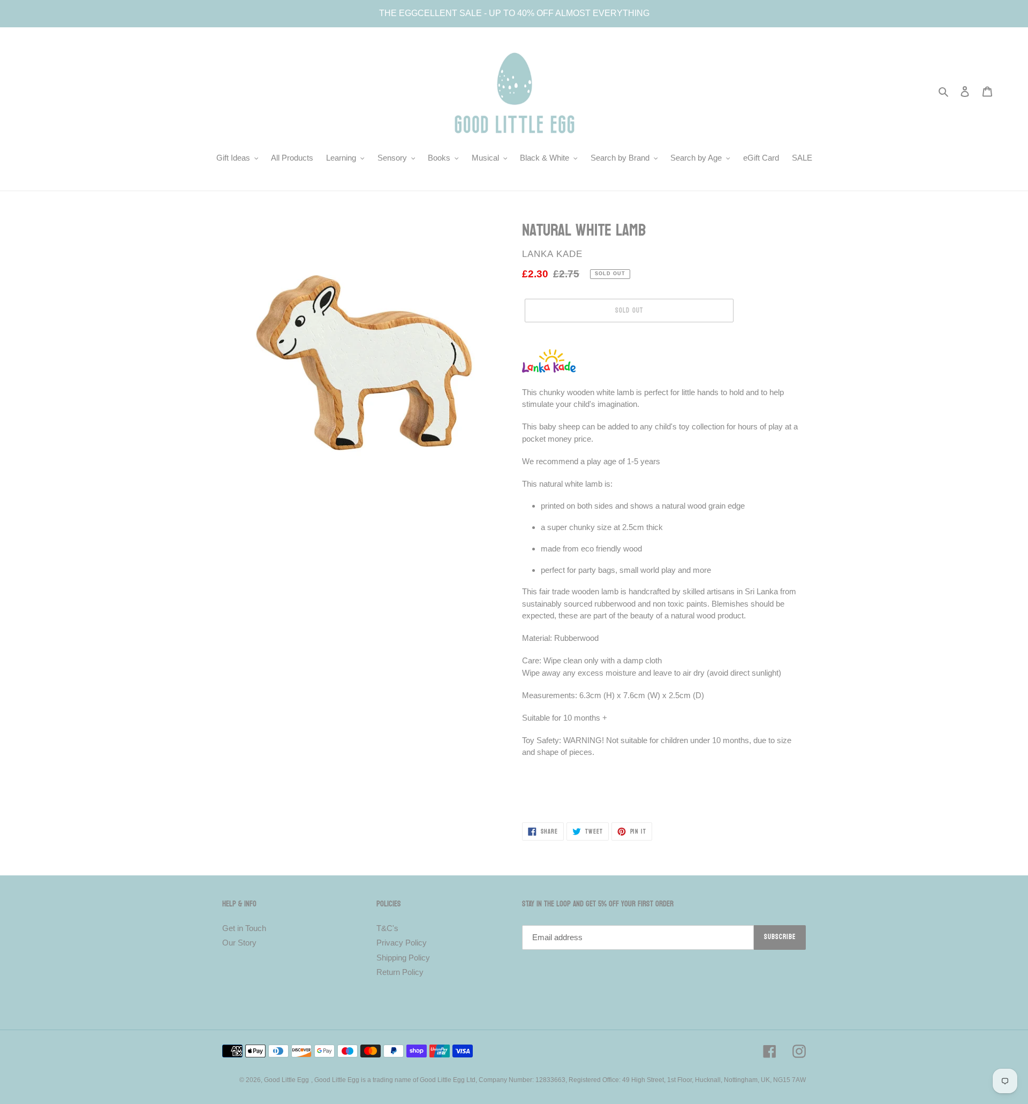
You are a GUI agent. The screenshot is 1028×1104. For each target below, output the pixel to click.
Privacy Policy (401, 942)
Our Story (239, 942)
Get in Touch (244, 928)
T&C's (387, 928)
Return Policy (400, 972)
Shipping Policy (403, 957)
